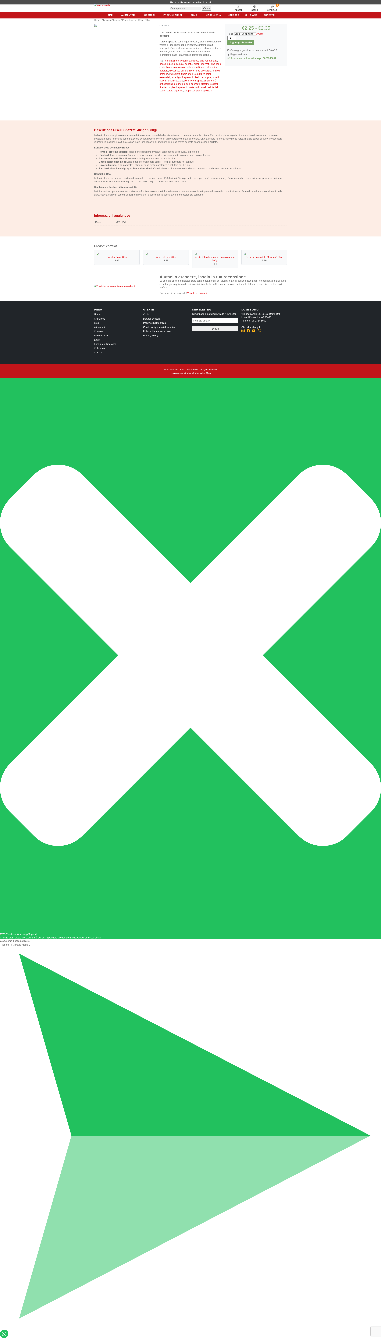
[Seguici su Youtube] (254, 331)
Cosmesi (149, 15)
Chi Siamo (99, 318)
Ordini (146, 314)
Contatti (269, 15)
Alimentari (128, 15)
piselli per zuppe (202, 77)
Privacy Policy (150, 335)
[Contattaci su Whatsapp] (259, 331)
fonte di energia (203, 70)
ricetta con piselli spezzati (173, 87)
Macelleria (213, 15)
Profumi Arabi (172, 15)
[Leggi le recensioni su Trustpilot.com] (114, 286)
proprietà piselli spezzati (187, 84)
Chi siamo (251, 15)
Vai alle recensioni (197, 293)
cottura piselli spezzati (197, 67)
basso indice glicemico (172, 64)
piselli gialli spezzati (182, 77)
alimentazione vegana (176, 60)
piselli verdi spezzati (195, 80)
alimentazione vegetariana (203, 60)
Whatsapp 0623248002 (263, 58)
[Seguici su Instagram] (243, 331)
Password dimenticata (155, 323)
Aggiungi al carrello (241, 42)
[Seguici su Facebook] (248, 331)
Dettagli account (151, 318)
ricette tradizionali (197, 87)
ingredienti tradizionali (181, 74)
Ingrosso (233, 15)
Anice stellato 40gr (166, 257)
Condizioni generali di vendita (159, 327)
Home (109, 15)
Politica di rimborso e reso (157, 331)
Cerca (206, 8)
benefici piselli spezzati (197, 64)
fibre (191, 70)
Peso (230, 34)
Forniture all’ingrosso (105, 344)
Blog (96, 323)
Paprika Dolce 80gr (117, 257)
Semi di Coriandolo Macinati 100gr (264, 257)
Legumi (116, 20)
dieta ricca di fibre (178, 70)
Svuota (259, 34)
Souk (194, 15)
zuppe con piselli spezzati (198, 90)
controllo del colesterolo (172, 67)
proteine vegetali (209, 84)
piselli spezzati (175, 80)
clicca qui (206, 2)
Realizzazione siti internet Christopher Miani (190, 373)
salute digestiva (175, 90)
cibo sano (216, 64)
